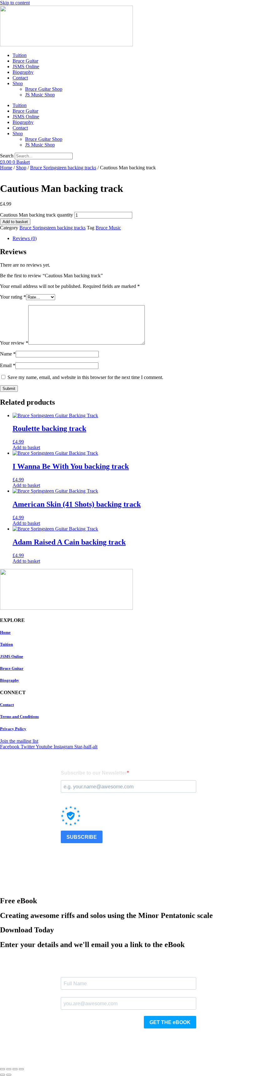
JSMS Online (26, 66)
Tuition (20, 55)
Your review (14, 343)
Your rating (13, 297)
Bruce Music (108, 227)
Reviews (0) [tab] (25, 238)
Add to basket (15, 221)
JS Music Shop (40, 94)
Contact (20, 77)
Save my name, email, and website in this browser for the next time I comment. (85, 377)
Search (6, 155)
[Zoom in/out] (2, 1069)
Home (6, 167)
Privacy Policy (13, 728)
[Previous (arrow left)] (2, 1075)
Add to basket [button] (26, 447)
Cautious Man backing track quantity (36, 215)
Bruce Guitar (25, 61)
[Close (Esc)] (21, 1069)
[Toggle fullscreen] (8, 1069)
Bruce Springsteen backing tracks (63, 167)
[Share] (15, 1069)
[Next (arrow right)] (8, 1075)
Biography (23, 72)
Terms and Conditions (19, 716)
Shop (18, 83)
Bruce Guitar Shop (43, 89)
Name (8, 353)
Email (7, 365)
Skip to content (15, 2)
